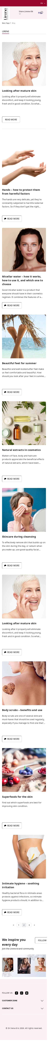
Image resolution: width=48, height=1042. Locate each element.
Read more (11, 119)
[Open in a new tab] (16, 993)
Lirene (5, 31)
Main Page (5, 23)
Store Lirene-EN (26, 11)
